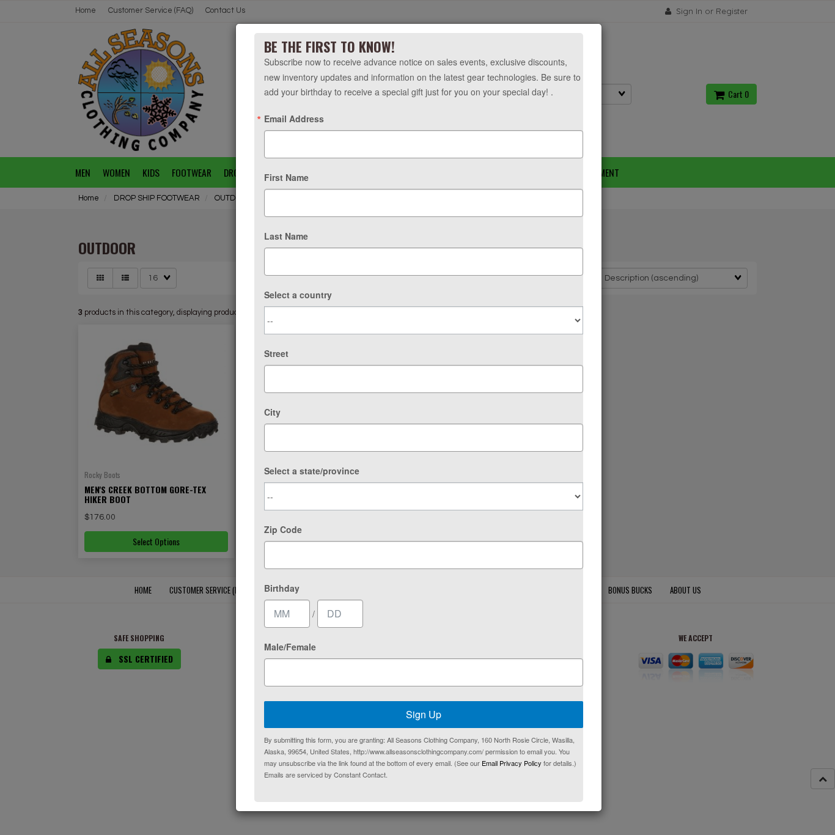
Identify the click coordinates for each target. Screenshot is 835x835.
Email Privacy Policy (512, 763)
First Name (286, 177)
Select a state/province (311, 470)
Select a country (298, 294)
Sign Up (423, 714)
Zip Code (283, 529)
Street (276, 353)
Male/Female (290, 646)
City (272, 412)
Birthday (282, 588)
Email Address (294, 118)
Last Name (286, 236)
